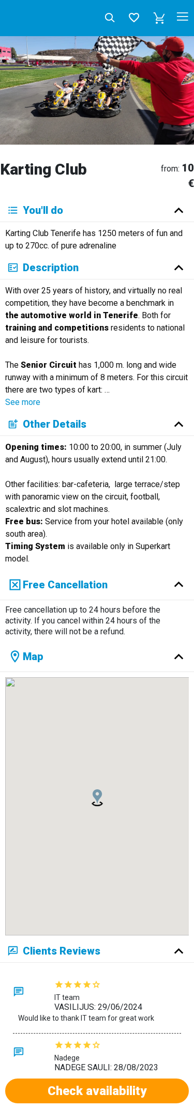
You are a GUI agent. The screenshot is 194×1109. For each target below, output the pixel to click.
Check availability (97, 1091)
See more (22, 402)
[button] (159, 18)
